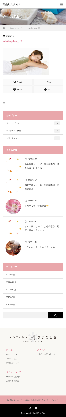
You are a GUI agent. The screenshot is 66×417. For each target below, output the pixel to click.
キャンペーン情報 (32, 130)
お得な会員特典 (12, 381)
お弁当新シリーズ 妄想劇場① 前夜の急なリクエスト (42, 228)
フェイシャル (11, 358)
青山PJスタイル (38, 413)
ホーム (9, 349)
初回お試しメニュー (14, 363)
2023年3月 (10, 274)
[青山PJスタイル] (28, 4)
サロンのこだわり (13, 376)
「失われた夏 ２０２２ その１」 (42, 247)
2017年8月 (10, 304)
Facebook (29, 408)
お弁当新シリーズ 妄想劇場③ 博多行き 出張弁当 (42, 166)
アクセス (41, 349)
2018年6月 (10, 297)
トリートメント (32, 138)
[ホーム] (4, 27)
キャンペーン (12, 354)
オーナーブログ (32, 123)
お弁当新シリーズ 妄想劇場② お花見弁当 (42, 186)
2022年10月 (11, 289)
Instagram (35, 408)
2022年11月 (11, 282)
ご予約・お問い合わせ (46, 354)
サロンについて (13, 372)
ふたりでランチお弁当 (35, 205)
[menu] (61, 4)
